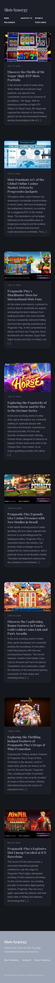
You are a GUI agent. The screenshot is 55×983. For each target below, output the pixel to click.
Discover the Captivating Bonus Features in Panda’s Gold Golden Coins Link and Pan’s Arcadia (27, 627)
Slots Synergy (16, 9)
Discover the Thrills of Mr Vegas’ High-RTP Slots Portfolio (26, 76)
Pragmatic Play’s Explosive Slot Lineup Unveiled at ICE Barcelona (26, 852)
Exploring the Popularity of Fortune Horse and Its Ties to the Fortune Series (26, 406)
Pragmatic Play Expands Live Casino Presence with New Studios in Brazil (26, 518)
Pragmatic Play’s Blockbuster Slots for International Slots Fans (24, 295)
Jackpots (26, 18)
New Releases (11, 960)
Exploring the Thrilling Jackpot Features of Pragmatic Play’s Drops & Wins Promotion (26, 743)
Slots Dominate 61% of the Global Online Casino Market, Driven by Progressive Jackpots (25, 185)
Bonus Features (42, 960)
